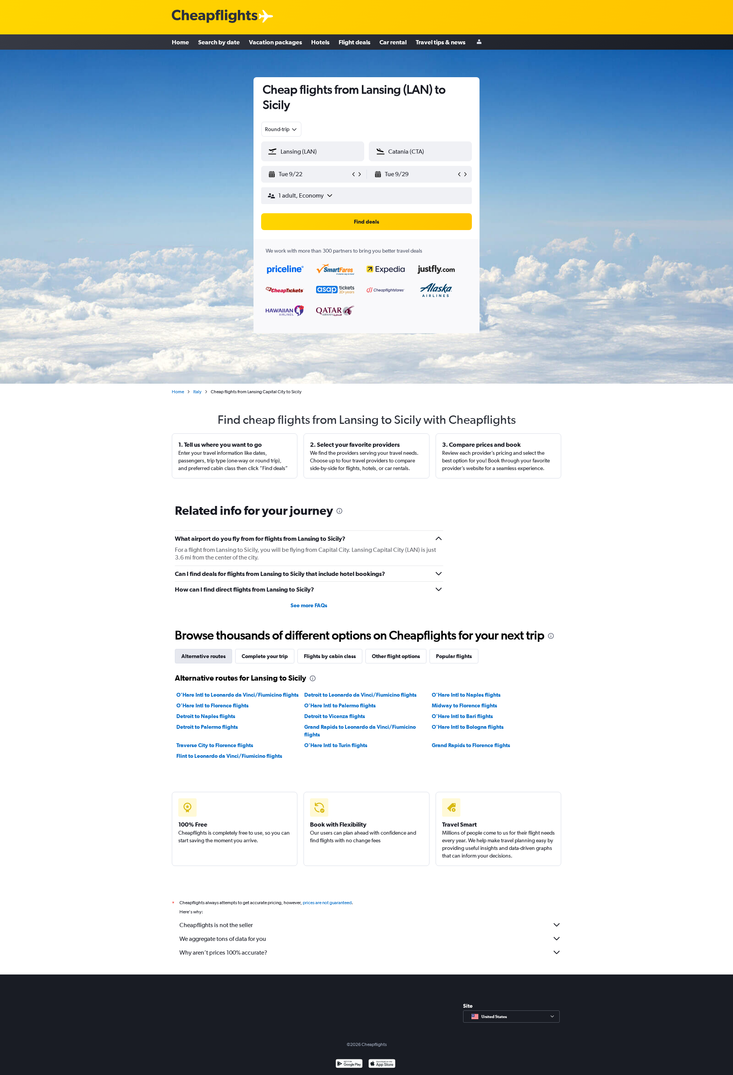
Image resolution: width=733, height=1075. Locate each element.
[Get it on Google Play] (349, 1064)
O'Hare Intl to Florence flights (212, 705)
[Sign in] (479, 42)
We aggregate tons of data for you (222, 938)
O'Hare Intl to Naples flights (466, 695)
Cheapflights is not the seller (216, 925)
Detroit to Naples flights (205, 716)
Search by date (219, 42)
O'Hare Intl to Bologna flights (468, 727)
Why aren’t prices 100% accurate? (223, 952)
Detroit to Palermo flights (207, 727)
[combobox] (281, 129)
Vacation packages (275, 42)
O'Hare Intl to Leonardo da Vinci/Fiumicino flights (237, 695)
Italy (197, 391)
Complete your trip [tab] (265, 656)
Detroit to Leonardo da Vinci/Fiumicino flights (360, 695)
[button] (309, 174)
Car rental (393, 42)
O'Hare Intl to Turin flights (335, 745)
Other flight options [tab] (396, 656)
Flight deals (354, 42)
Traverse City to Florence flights (214, 745)
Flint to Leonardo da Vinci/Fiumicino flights (229, 756)
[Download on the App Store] (381, 1064)
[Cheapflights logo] (214, 16)
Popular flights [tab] (454, 656)
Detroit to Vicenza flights (334, 716)
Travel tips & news (440, 42)
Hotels (320, 42)
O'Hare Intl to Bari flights (462, 716)
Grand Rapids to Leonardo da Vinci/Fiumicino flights (360, 731)
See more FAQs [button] (309, 605)
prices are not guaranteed (327, 902)
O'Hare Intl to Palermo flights (340, 705)
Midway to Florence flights (464, 705)
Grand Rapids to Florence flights (471, 745)
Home (180, 42)
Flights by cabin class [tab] (330, 656)
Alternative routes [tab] (203, 656)
